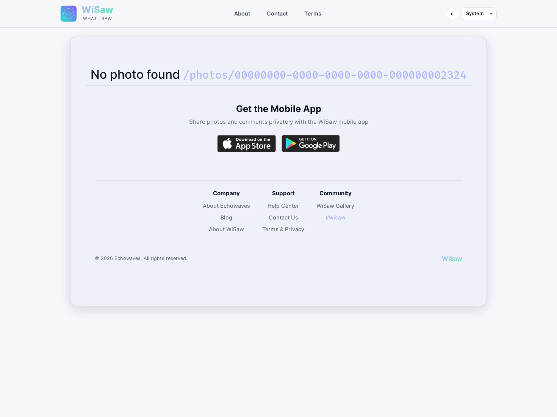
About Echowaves (226, 205)
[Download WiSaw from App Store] (246, 143)
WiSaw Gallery (335, 205)
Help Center (283, 205)
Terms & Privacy (283, 229)
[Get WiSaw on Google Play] (310, 143)
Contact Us (283, 217)
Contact (277, 13)
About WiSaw (226, 229)
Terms (312, 13)
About (242, 13)
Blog (226, 217)
